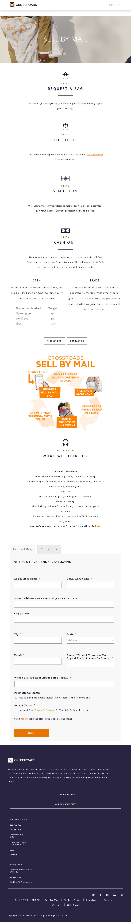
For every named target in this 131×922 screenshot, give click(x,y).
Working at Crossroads (21, 882)
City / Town (22, 613)
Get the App (16, 825)
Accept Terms (24, 705)
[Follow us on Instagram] (93, 894)
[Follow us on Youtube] (122, 894)
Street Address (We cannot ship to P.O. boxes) (46, 598)
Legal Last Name (79, 578)
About (12, 850)
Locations (92, 900)
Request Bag (54, 341)
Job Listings (15, 877)
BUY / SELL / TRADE (27, 900)
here (98, 526)
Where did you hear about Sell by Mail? (42, 677)
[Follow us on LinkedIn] (114, 894)
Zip (17, 634)
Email (19, 655)
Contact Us (77, 341)
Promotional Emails (27, 693)
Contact (13, 855)
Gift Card (73, 905)
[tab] (22, 549)
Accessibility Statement (21, 870)
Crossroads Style (18, 842)
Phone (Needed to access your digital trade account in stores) (90, 657)
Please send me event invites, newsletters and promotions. (55, 697)
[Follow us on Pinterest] (107, 894)
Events (108, 900)
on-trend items (95, 154)
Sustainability (16, 835)
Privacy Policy (16, 865)
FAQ (11, 860)
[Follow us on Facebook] (100, 894)
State (71, 634)
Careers (57, 905)
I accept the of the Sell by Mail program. (54, 710)
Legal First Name (27, 578)
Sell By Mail (52, 900)
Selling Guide (16, 830)
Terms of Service (44, 710)
